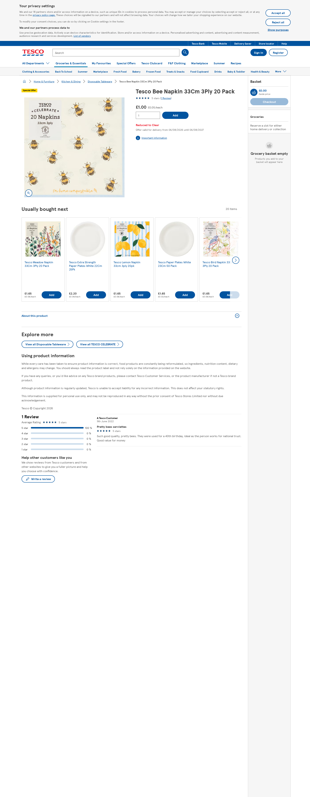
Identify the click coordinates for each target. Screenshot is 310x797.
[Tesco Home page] (33, 52)
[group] (43, 260)
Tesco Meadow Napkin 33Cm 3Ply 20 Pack (39, 264)
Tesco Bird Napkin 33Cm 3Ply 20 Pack (218, 264)
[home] (24, 81)
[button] (198, 43)
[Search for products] (185, 52)
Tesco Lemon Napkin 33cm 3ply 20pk (127, 264)
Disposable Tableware (100, 81)
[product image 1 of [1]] (74, 147)
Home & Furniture (44, 81)
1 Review (166, 98)
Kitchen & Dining (71, 81)
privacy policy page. (44, 15)
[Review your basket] (253, 92)
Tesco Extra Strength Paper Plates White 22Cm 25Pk (85, 265)
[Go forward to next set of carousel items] (235, 260)
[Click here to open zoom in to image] (28, 193)
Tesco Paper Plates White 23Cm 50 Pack (174, 264)
